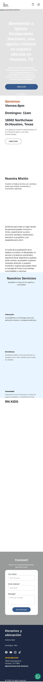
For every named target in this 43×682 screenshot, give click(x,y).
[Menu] (38, 4)
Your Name (12, 574)
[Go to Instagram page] (15, 652)
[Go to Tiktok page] (19, 652)
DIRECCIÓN (21, 87)
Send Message (21, 610)
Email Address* (14, 584)
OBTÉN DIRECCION (11, 658)
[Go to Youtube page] (11, 652)
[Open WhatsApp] (38, 676)
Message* (12, 594)
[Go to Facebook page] (6, 652)
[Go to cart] (33, 4)
